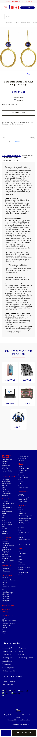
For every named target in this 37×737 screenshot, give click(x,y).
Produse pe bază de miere (8, 561)
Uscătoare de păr (7, 511)
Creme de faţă (6, 549)
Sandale (20, 494)
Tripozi (4, 489)
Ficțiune (4, 618)
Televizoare (5, 479)
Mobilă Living (23, 520)
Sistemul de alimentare (9, 580)
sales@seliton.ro (9, 681)
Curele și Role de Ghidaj (24, 568)
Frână (3, 584)
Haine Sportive (23, 477)
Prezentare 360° (8, 605)
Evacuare (5, 582)
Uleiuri (20, 562)
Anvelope (5, 591)
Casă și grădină (8, 575)
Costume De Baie (23, 468)
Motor (20, 556)
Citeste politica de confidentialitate (18, 720)
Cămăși (20, 485)
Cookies (21, 654)
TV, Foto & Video (8, 476)
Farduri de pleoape (8, 545)
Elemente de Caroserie (9, 587)
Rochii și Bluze (23, 470)
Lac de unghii (6, 543)
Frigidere (5, 501)
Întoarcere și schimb (25, 658)
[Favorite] (31, 16)
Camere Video (6, 483)
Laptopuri (5, 461)
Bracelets (5, 529)
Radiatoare (5, 578)
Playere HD (5, 491)
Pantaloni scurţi (23, 488)
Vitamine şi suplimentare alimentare (6, 552)
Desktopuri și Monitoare (6, 466)
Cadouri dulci (6, 572)
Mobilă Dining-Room (25, 516)
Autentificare (7, 661)
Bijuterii (16, 22)
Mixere (4, 509)
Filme (3, 633)
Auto (20, 548)
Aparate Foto (6, 481)
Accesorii (9, 22)
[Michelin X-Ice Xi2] (27, 370)
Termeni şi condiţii (9, 651)
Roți (3, 589)
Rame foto (5, 485)
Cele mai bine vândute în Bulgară (9, 621)
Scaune (20, 537)
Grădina (21, 527)
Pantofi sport (22, 501)
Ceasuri (20, 509)
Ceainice (21, 542)
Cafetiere (5, 505)
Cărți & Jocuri (7, 616)
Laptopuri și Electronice (6, 456)
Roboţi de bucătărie (8, 503)
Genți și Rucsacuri (7, 469)
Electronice (6, 499)
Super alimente (6, 570)
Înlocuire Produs (10, 160)
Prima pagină (7, 648)
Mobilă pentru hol (24, 539)
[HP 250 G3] (10, 393)
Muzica (4, 631)
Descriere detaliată (11, 155)
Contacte (21, 651)
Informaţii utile (7, 658)
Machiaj (4, 547)
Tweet (29, 74)
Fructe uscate (6, 568)
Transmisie (21, 553)
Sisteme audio (6, 493)
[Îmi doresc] (6, 733)
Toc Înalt (21, 496)
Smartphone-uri (7, 459)
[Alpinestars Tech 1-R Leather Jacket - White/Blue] (18, 417)
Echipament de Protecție (6, 601)
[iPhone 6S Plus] (10, 370)
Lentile (4, 487)
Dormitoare (22, 513)
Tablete (4, 463)
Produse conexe (21, 158)
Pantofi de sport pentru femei (23, 498)
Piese (20, 551)
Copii (20, 479)
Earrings (4, 531)
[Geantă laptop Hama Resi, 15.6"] (27, 393)
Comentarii (7, 158)
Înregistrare (6, 664)
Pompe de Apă (23, 572)
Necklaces (5, 533)
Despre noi (22, 648)
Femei (20, 466)
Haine (20, 464)
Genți (20, 507)
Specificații (27, 155)
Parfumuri (5, 542)
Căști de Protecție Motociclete (7, 593)
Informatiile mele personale (20, 724)
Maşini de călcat (7, 507)
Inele (3, 526)
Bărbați (20, 481)
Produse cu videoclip (6, 611)
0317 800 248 (29, 8)
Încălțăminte (23, 492)
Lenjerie (21, 475)
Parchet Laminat (23, 532)
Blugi (20, 483)
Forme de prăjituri (24, 544)
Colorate (4, 518)
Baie (19, 530)
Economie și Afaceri (8, 624)
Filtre (20, 559)
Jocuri (4, 629)
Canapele (21, 535)
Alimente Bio (7, 566)
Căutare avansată (8, 671)
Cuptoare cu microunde (22, 459)
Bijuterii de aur (25, 22)
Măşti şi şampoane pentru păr (7, 557)
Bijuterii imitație (7, 524)
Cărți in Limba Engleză (6, 626)
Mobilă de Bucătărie (24, 518)
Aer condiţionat (23, 457)
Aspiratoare (22, 455)
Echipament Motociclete (5, 597)
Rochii (20, 473)
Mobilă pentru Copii (25, 523)
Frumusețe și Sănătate (7, 538)
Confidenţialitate (8, 667)
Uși (19, 525)
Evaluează (17, 141)
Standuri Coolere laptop (7, 472)
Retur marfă (6, 654)
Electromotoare (23, 575)
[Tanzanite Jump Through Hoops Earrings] (18, 70)
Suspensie (21, 565)
